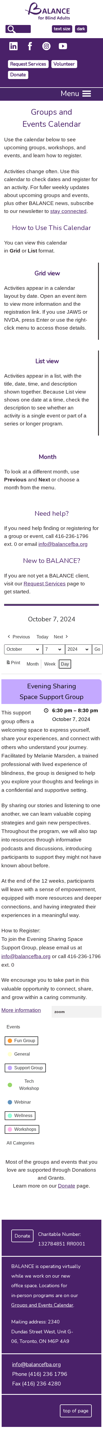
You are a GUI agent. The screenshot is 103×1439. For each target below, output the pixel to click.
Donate (18, 75)
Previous (21, 637)
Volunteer (64, 64)
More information (21, 1010)
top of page (75, 1410)
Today (42, 637)
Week (49, 664)
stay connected (68, 211)
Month (33, 664)
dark (82, 29)
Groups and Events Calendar (42, 1305)
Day (65, 664)
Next (58, 637)
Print (13, 664)
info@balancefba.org (63, 544)
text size (62, 29)
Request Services (28, 64)
